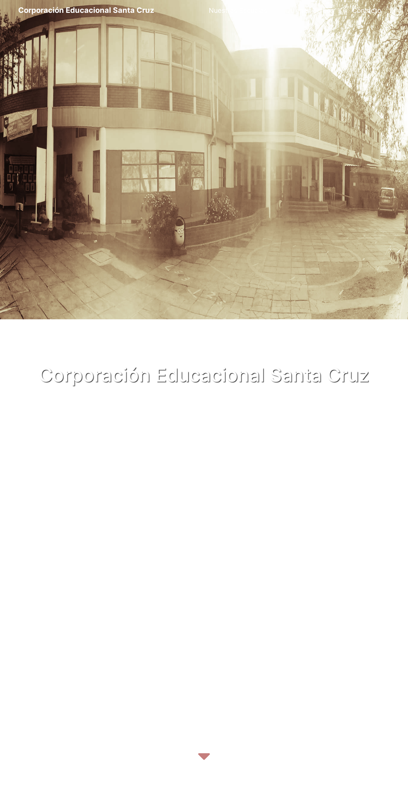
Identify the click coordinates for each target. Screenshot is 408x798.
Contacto (366, 10)
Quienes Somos (309, 10)
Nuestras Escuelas (238, 10)
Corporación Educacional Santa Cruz (86, 10)
